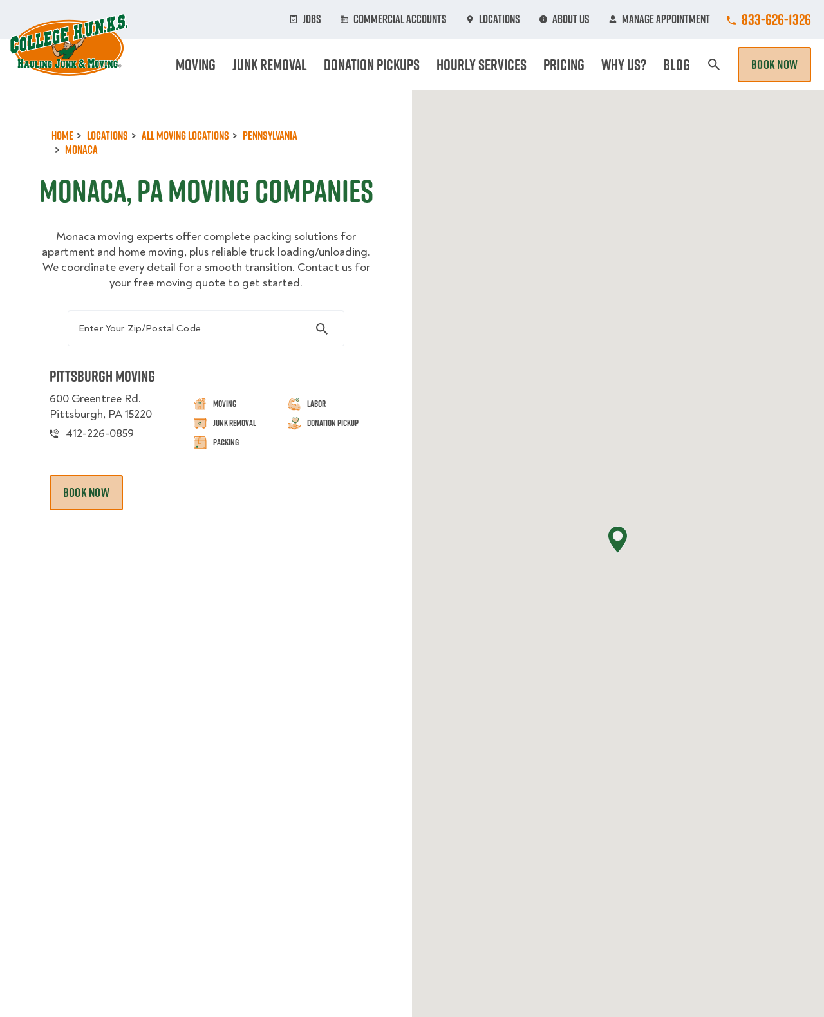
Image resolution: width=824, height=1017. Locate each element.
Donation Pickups (372, 64)
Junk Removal (269, 64)
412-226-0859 (100, 433)
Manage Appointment (666, 19)
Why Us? (623, 64)
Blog (676, 64)
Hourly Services (481, 64)
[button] (618, 540)
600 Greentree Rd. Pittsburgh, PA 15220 (101, 406)
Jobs (312, 19)
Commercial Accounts (400, 19)
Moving (196, 64)
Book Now (774, 64)
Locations (499, 19)
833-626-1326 (776, 19)
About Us (571, 19)
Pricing (564, 64)
